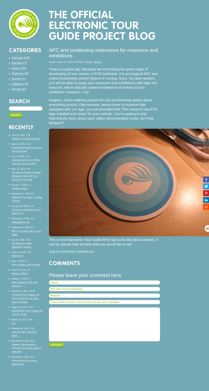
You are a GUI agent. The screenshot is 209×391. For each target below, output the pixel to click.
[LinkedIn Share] (206, 200)
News (16, 68)
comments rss (85, 251)
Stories (17, 89)
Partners (18, 73)
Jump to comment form (62, 251)
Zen (13, 323)
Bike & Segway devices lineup (26, 264)
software (18, 84)
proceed (56, 344)
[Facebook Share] (206, 179)
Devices (17, 58)
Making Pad (17, 256)
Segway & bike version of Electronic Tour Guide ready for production (26, 348)
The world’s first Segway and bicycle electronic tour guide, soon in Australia (25, 298)
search (15, 115)
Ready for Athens (20, 273)
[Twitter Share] (206, 186)
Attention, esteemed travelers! (26, 139)
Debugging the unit (20, 222)
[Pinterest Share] (206, 193)
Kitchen (17, 63)
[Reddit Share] (206, 207)
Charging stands (19, 188)
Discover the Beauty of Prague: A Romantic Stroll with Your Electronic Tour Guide (26, 176)
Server (16, 78)
